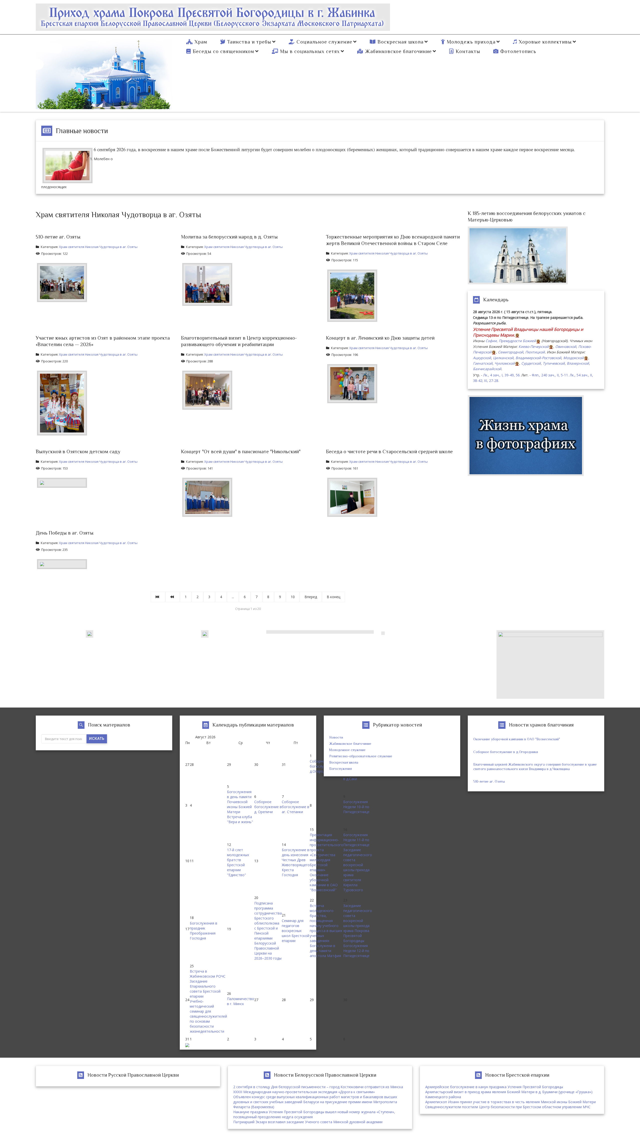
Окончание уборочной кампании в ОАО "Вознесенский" (324, 882)
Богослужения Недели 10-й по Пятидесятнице (356, 806)
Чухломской (504, 363)
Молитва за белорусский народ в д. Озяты (229, 237)
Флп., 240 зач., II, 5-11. (550, 375)
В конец (333, 596)
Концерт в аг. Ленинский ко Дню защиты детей (380, 338)
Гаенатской (482, 363)
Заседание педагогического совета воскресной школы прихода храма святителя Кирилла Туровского (357, 869)
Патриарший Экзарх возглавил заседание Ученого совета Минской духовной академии (307, 1121)
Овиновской (565, 346)
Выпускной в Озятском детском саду (78, 451)
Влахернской (578, 363)
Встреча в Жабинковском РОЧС (208, 974)
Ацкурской (482, 357)
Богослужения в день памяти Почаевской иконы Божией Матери (239, 801)
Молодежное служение (347, 750)
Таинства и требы (249, 42)
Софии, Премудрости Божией (511, 340)
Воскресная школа (401, 42)
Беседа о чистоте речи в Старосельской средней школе (389, 451)
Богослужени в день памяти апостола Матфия (325, 950)
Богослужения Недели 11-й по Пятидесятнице (356, 839)
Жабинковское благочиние (398, 51)
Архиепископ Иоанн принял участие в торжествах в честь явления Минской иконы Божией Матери (510, 1101)
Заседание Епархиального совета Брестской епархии (205, 989)
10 (293, 596)
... (233, 596)
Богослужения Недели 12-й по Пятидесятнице (356, 950)
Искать (96, 739)
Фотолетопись (518, 51)
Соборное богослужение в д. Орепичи (268, 806)
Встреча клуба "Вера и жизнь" (240, 819)
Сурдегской (531, 363)
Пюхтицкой (535, 352)
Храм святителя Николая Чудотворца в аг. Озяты (98, 247)
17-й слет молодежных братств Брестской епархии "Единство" (238, 862)
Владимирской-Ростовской (538, 357)
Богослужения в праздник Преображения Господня (203, 931)
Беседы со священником (223, 51)
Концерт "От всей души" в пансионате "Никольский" (240, 451)
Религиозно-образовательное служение (360, 756)
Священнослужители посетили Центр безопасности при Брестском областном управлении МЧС (507, 1106)
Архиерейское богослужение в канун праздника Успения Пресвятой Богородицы (494, 1086)
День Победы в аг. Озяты (65, 533)
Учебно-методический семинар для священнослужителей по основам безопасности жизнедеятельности (208, 1016)
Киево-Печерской (533, 346)
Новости (336, 737)
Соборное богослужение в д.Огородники (505, 752)
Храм (200, 42)
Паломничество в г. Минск (240, 1001)
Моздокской (573, 357)
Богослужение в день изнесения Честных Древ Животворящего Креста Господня (296, 862)
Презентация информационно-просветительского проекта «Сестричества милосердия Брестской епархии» (326, 852)
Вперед (310, 596)
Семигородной (510, 352)
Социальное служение (324, 42)
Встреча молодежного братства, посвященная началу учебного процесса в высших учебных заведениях (326, 923)
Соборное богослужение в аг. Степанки (295, 806)
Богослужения (340, 769)
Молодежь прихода (471, 42)
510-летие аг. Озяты (58, 237)
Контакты (468, 51)
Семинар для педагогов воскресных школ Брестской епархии (295, 930)
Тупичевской (554, 363)
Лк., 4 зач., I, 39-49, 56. (501, 375)
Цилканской (503, 357)
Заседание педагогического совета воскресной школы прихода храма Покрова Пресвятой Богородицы (357, 923)
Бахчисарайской (487, 368)
